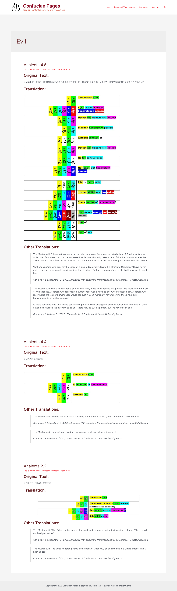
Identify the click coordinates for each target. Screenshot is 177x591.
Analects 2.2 (35, 466)
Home (107, 7)
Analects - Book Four (60, 69)
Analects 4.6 (35, 64)
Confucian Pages (41, 6)
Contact (155, 7)
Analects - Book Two (60, 470)
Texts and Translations (124, 7)
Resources (143, 7)
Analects (46, 69)
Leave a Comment (32, 69)
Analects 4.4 (35, 341)
